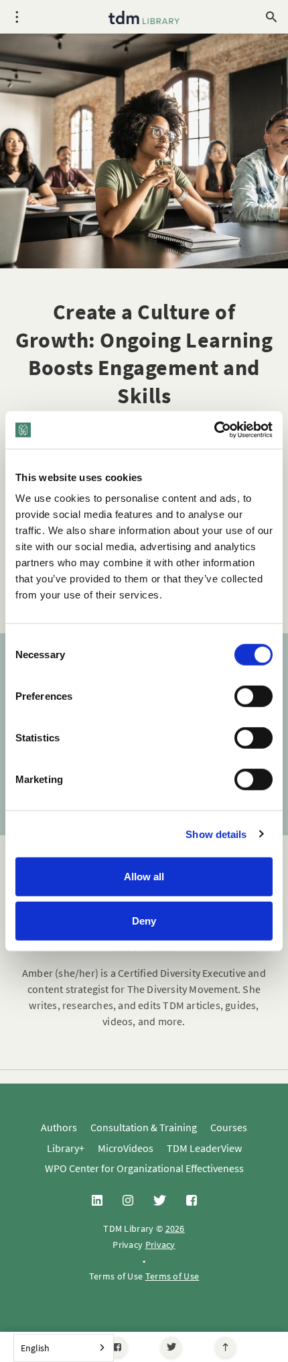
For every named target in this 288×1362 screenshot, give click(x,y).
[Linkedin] (97, 1201)
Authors (59, 1127)
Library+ (65, 1148)
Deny (144, 920)
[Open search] (271, 17)
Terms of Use (172, 1276)
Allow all (144, 876)
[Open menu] (16, 17)
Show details (216, 833)
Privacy (160, 1245)
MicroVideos (125, 1148)
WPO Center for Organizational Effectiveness (144, 1168)
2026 (175, 1228)
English (35, 1348)
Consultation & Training (143, 1127)
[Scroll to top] (225, 1347)
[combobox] (63, 1348)
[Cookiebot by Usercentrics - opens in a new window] (214, 430)
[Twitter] (171, 1347)
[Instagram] (128, 1201)
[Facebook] (116, 1347)
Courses (228, 1127)
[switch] (253, 696)
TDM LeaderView (204, 1148)
